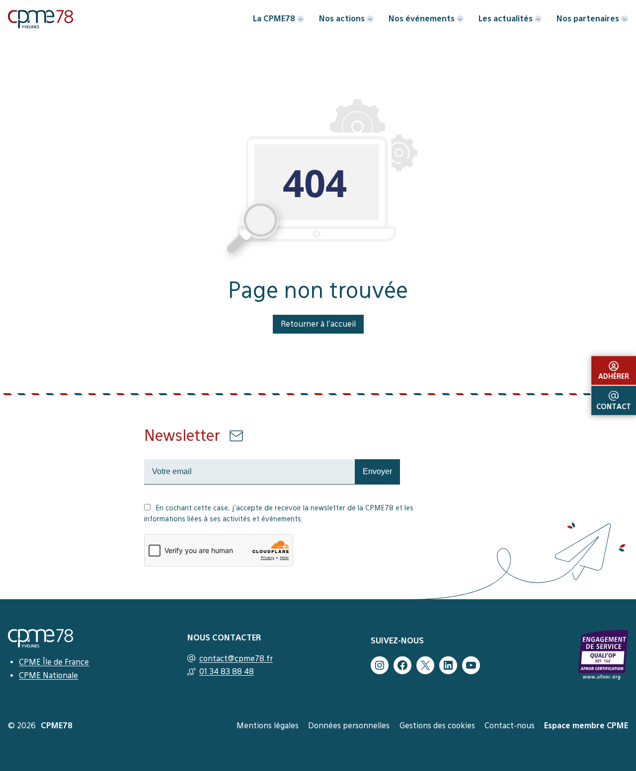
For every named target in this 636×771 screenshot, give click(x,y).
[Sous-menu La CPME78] (300, 18)
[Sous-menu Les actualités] (538, 18)
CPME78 (57, 725)
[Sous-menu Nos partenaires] (624, 18)
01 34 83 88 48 (226, 671)
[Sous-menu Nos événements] (460, 18)
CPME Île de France (54, 661)
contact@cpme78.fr (236, 658)
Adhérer (613, 377)
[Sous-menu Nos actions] (370, 18)
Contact (613, 407)
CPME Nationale (48, 675)
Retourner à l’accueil (318, 323)
